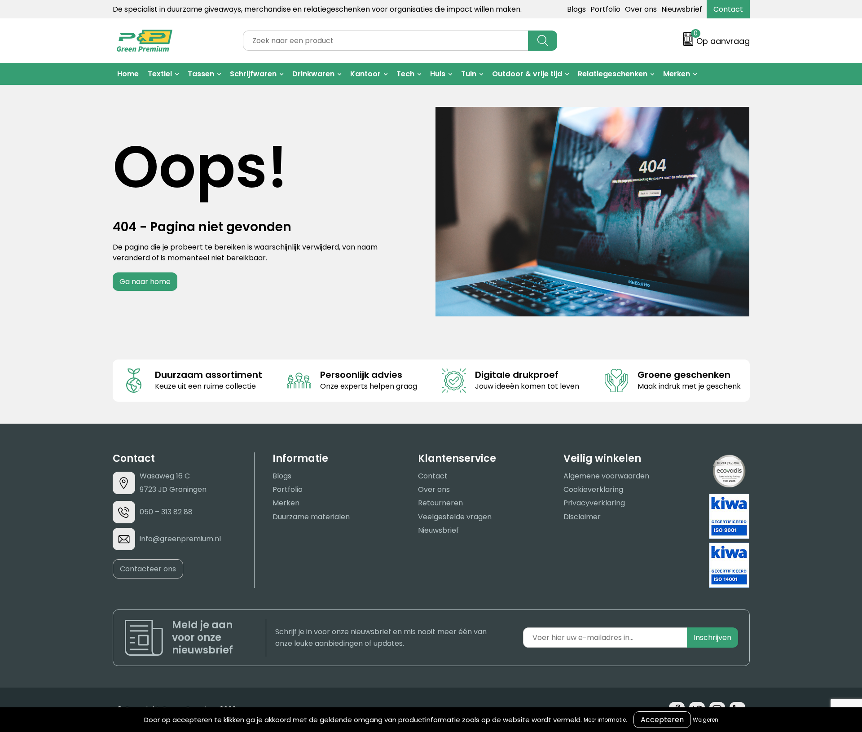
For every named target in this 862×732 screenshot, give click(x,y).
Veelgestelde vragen (455, 517)
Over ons (641, 9)
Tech (405, 74)
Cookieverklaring (593, 489)
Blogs (576, 9)
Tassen (201, 74)
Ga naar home (145, 281)
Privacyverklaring (594, 503)
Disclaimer (582, 517)
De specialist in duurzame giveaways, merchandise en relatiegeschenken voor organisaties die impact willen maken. (317, 9)
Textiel (160, 74)
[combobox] (385, 41)
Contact (728, 9)
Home (128, 74)
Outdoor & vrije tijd (527, 74)
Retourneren (440, 503)
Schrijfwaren (253, 74)
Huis (437, 74)
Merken (676, 74)
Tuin (468, 74)
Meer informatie (605, 719)
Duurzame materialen (311, 517)
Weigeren (705, 719)
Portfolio (605, 9)
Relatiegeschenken (612, 74)
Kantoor (365, 74)
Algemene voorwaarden (606, 476)
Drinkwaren (313, 74)
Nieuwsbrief (681, 9)
